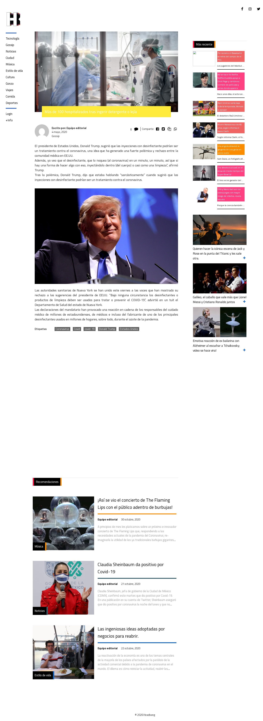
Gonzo (10, 83)
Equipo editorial (108, 519)
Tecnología (12, 38)
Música (10, 64)
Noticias (11, 51)
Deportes (12, 103)
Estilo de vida (14, 70)
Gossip (10, 45)
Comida (10, 96)
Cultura (10, 77)
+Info (9, 120)
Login (9, 113)
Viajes (9, 90)
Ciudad (10, 57)
